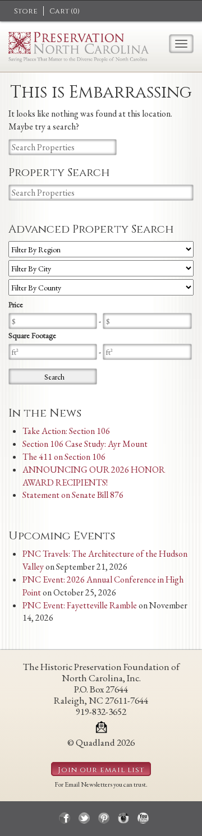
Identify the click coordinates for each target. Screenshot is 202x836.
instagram (123, 818)
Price (15, 304)
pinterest (103, 818)
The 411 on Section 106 (63, 457)
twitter (84, 818)
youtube (143, 818)
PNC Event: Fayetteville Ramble (79, 605)
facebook (64, 818)
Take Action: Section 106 (66, 431)
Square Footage (32, 335)
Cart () (64, 11)
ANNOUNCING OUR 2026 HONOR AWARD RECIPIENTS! (93, 476)
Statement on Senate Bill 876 (72, 495)
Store (26, 11)
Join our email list (101, 770)
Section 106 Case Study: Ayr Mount (85, 444)
